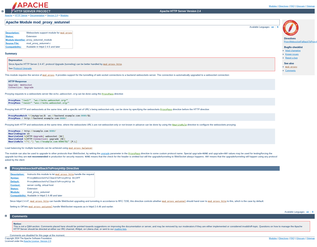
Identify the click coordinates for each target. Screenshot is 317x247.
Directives (283, 6)
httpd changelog (292, 50)
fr (277, 27)
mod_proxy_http (112, 64)
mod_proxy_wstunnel (174, 201)
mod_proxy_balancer (80, 148)
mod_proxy (66, 33)
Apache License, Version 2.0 (37, 241)
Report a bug (291, 58)
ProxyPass (108, 94)
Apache (8, 15)
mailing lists (120, 229)
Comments (290, 70)
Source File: (12, 43)
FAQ (292, 6)
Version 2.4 (52, 15)
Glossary (300, 6)
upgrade (105, 153)
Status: (10, 36)
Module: (15, 192)
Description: (12, 32)
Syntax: (15, 177)
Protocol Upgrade (22, 68)
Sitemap (311, 6)
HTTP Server (21, 15)
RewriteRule (179, 125)
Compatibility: (13, 46)
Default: (15, 181)
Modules (273, 6)
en (273, 27)
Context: (15, 185)
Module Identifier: (16, 39)
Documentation (37, 15)
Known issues (292, 54)
